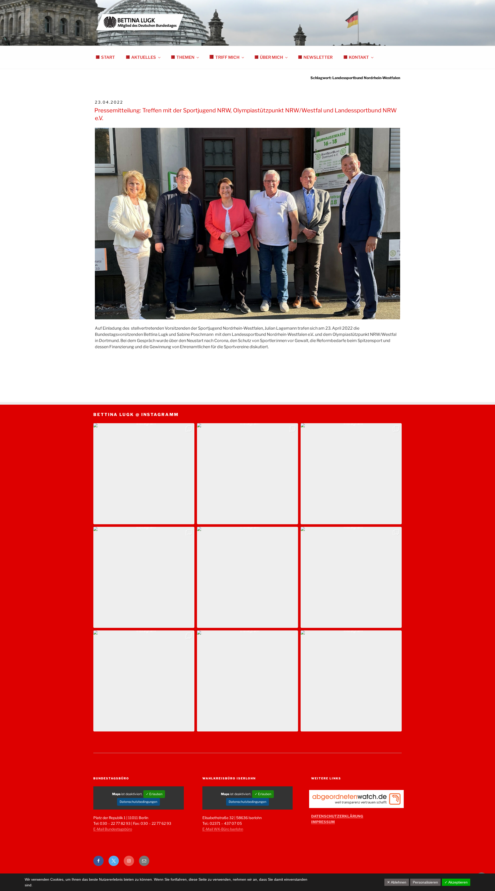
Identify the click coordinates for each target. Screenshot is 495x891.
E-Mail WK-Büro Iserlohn (222, 829)
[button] (143, 473)
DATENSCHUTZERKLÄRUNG (337, 816)
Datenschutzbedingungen (138, 802)
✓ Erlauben (154, 794)
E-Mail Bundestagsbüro (112, 829)
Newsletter (318, 57)
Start (108, 57)
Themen (185, 57)
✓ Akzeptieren (456, 882)
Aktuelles (143, 57)
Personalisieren (425, 882)
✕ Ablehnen (396, 882)
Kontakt (359, 57)
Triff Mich (227, 57)
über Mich (271, 57)
